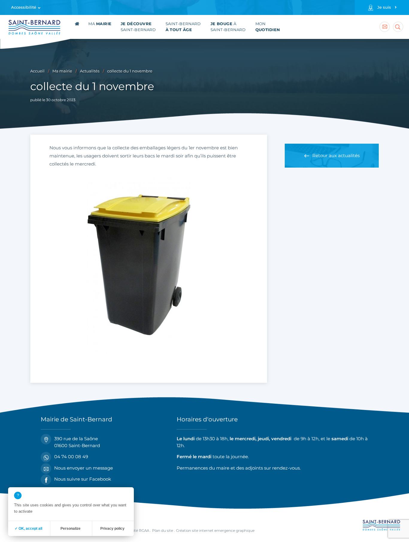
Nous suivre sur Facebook (82, 479)
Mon (267, 27)
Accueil (37, 71)
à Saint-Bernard (228, 27)
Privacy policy (112, 528)
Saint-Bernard (138, 27)
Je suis (384, 7)
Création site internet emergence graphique (215, 530)
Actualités (89, 71)
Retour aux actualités (336, 155)
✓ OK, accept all (28, 528)
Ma (99, 24)
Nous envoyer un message (83, 468)
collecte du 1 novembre (129, 71)
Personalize (70, 528)
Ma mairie (62, 71)
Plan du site (162, 530)
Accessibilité (23, 7)
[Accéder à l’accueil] (77, 27)
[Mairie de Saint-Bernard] (34, 28)
